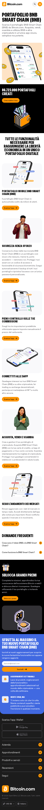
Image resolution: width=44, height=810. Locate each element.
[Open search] (35, 4)
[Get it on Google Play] (22, 727)
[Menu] (40, 4)
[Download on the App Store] (22, 734)
